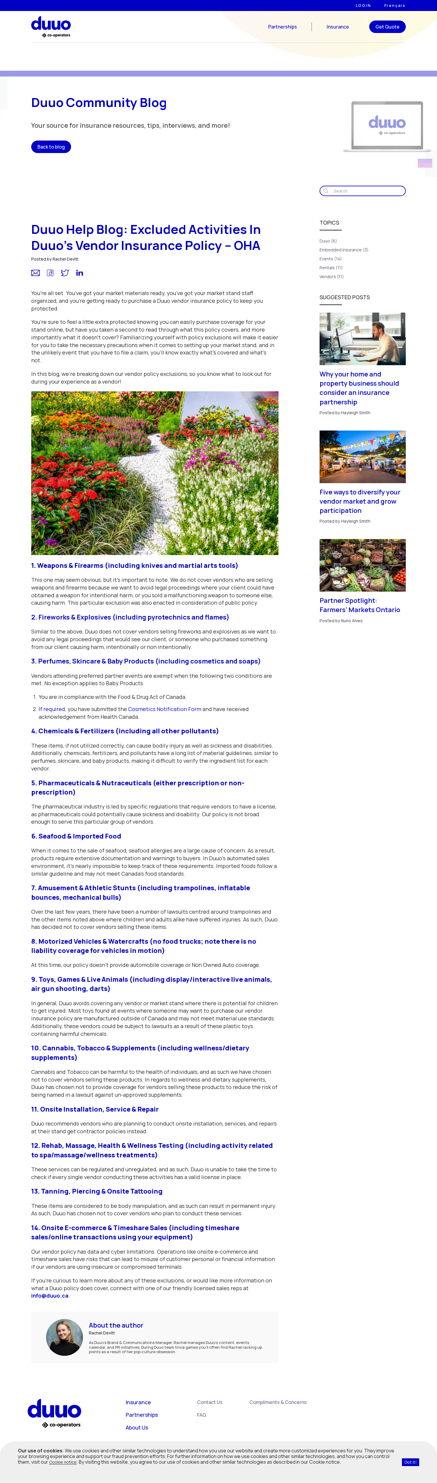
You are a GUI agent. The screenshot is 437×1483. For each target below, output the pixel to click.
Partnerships (282, 26)
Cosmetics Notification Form (164, 709)
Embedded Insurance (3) (344, 250)
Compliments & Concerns (278, 1402)
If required (52, 709)
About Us (137, 1427)
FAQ (201, 1415)
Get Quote (387, 26)
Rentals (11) (331, 267)
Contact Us (210, 1402)
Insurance (338, 26)
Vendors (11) (332, 276)
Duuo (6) (328, 241)
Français (395, 5)
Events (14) (331, 258)
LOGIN (363, 5)
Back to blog (51, 147)
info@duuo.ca (49, 1295)
